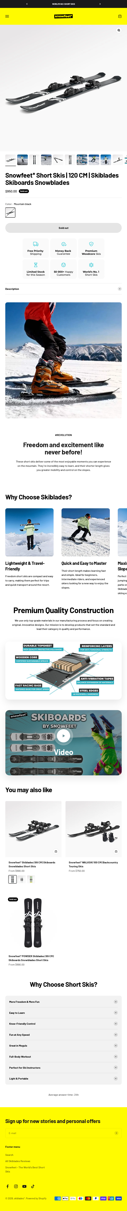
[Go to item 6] (70, 160)
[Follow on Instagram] (16, 1186)
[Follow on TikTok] (33, 1186)
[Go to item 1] (10, 160)
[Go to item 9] (106, 160)
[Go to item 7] (82, 160)
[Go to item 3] (34, 160)
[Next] (100, 4)
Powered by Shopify (36, 1198)
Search (9, 1154)
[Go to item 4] (46, 160)
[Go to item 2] (22, 160)
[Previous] (26, 4)
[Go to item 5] (58, 160)
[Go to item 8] (94, 160)
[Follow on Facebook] (7, 1186)
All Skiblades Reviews (17, 1161)
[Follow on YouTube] (24, 1186)
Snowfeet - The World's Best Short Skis (25, 1169)
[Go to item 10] (117, 160)
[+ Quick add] (56, 851)
